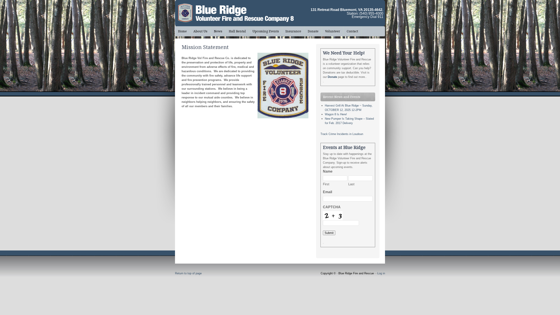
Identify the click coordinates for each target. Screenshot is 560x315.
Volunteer (332, 31)
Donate (313, 31)
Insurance (293, 31)
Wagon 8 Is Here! (336, 114)
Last (351, 184)
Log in (381, 273)
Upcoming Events (265, 31)
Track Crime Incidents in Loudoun (341, 134)
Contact (352, 31)
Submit (329, 232)
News (216, 31)
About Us (198, 31)
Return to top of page (188, 273)
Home (182, 31)
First (326, 184)
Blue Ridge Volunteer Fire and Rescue (208, 13)
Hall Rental (237, 31)
